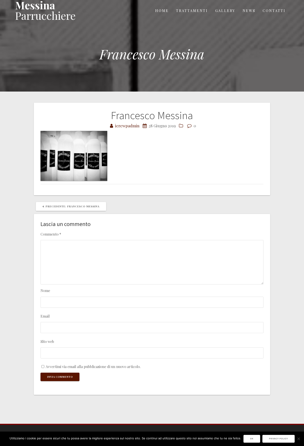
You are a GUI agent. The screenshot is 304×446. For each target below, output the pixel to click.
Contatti (274, 10)
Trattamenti (192, 10)
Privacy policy (278, 439)
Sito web (47, 341)
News (249, 10)
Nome (45, 290)
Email (45, 316)
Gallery (225, 10)
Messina (45, 10)
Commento (51, 234)
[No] (298, 438)
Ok (251, 439)
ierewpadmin (127, 125)
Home (162, 10)
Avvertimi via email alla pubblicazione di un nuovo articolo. (93, 366)
